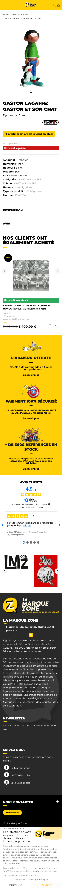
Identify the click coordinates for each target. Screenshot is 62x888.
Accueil (5, 14)
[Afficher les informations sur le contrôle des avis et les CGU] (49, 504)
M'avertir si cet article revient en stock (29, 134)
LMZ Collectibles (20, 775)
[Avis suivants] (59, 525)
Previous (4, 271)
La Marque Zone (20, 768)
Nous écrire (12, 812)
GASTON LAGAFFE (19, 14)
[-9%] (31, 275)
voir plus (27, 525)
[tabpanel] (31, 59)
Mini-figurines (23, 187)
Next (57, 271)
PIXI (9, 313)
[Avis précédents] (2, 525)
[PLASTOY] (50, 122)
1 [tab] (31, 92)
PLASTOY (20, 195)
